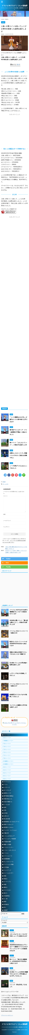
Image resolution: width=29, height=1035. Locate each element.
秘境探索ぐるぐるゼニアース (11, 821)
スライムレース (8, 856)
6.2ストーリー (7, 773)
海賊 (5, 884)
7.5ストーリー (7, 743)
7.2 (3, 484)
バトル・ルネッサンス (10, 850)
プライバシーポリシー (7, 1015)
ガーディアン (7, 881)
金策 (5, 807)
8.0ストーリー (7, 737)
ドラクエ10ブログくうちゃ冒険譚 (14, 6)
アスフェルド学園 (8, 864)
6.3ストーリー (7, 770)
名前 (4, 514)
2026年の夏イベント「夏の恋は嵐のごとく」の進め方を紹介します (19, 622)
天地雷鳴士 (7, 896)
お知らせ (6, 816)
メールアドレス (7, 520)
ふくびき (6, 484)
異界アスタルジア (8, 824)
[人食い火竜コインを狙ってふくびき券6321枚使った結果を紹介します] (20, 475)
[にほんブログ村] (14, 724)
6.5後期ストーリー (8, 761)
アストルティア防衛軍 (10, 838)
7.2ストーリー (7, 752)
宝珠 (5, 810)
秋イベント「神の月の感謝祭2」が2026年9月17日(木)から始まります (18, 961)
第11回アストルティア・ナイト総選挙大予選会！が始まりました (18, 432)
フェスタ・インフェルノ (10, 830)
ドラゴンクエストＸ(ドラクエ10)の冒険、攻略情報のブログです (14, 1027)
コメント (5, 495)
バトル (5, 784)
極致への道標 (7, 844)
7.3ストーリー (7, 749)
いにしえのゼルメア (9, 836)
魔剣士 (5, 887)
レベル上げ (7, 804)
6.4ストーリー (7, 767)
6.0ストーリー (7, 778)
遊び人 (5, 893)
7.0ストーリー (7, 758)
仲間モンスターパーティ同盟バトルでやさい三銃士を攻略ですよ (18, 455)
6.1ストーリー (7, 776)
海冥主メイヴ (7, 793)
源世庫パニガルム (8, 827)
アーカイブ (4, 920)
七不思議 (6, 867)
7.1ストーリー (6, 755)
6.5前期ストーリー (8, 764)
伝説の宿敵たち (8, 801)
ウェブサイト (6, 526)
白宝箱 (5, 813)
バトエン (6, 853)
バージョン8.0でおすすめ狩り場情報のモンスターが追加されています (19, 611)
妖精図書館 (7, 858)
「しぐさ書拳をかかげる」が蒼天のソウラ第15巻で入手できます (18, 419)
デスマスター (7, 890)
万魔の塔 (6, 833)
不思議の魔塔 (7, 841)
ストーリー (7, 735)
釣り (5, 907)
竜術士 (5, 878)
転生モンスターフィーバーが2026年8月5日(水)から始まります (18, 643)
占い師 (5, 898)
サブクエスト (7, 781)
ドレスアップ (7, 870)
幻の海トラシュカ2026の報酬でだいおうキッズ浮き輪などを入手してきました (19, 974)
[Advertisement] (14, 130)
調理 (5, 901)
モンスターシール (8, 861)
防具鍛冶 (6, 904)
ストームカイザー (8, 873)
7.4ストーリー (7, 746)
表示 (18, 64)
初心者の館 (7, 819)
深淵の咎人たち (8, 799)
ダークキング (7, 790)
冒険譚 (4, 481)
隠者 (5, 876)
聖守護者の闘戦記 (8, 796)
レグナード (7, 787)
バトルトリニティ (8, 847)
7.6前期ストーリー (8, 740)
